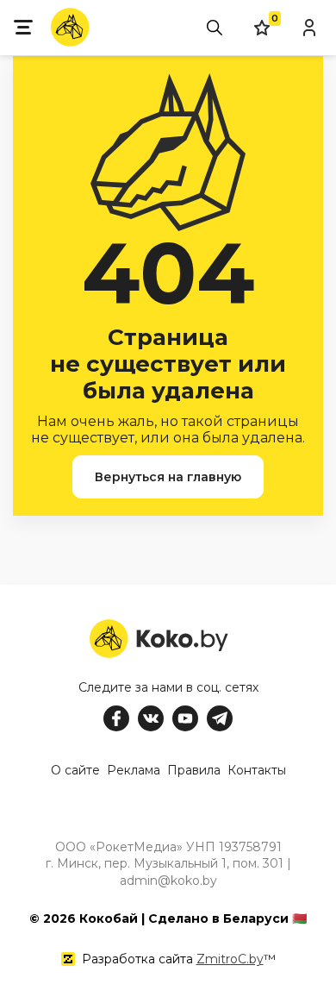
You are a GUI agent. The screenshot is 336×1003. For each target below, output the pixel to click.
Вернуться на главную (168, 477)
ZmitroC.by (230, 959)
